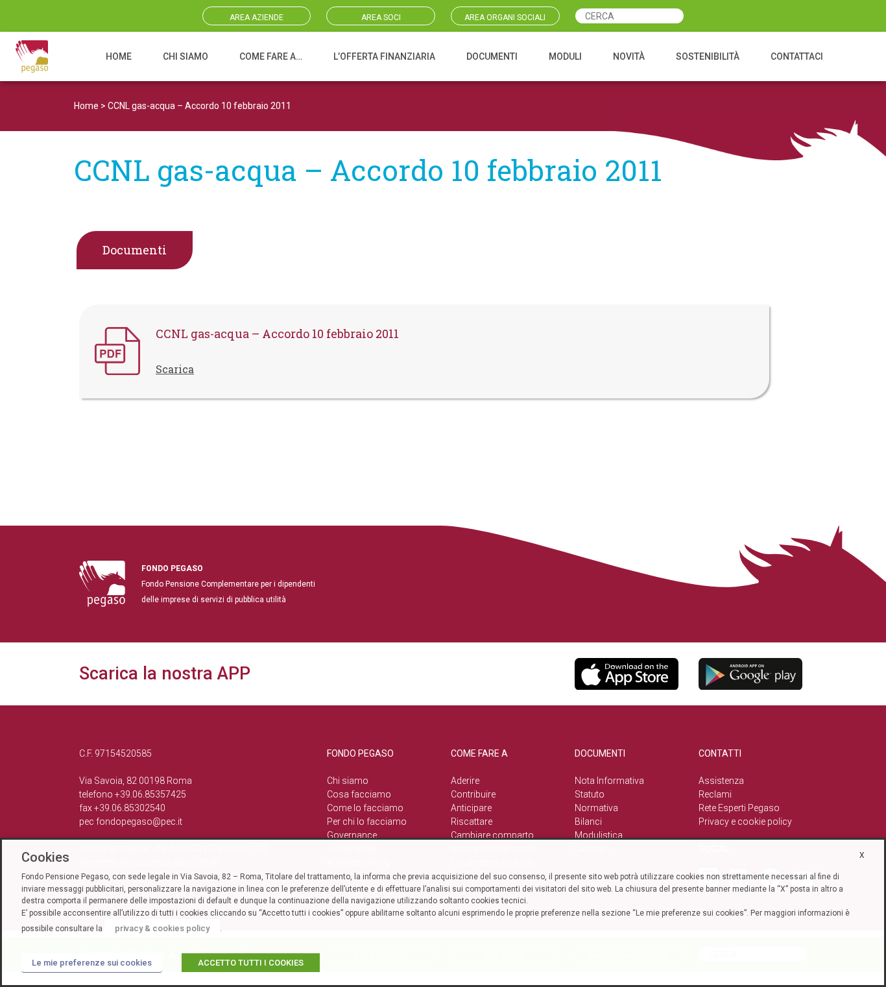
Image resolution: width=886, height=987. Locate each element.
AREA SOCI (381, 17)
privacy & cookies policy (162, 928)
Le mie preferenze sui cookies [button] (92, 963)
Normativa (596, 808)
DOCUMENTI (492, 56)
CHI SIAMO (185, 56)
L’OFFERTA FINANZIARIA (384, 56)
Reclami (715, 794)
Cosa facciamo (359, 794)
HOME (119, 56)
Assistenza (721, 780)
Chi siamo (347, 780)
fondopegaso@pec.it (139, 821)
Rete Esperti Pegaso (739, 808)
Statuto (590, 794)
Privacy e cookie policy (745, 821)
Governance (352, 835)
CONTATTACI (797, 56)
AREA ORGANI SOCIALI (504, 17)
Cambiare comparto (492, 835)
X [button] (862, 855)
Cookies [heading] (45, 857)
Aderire (465, 780)
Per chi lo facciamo (367, 821)
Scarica (175, 369)
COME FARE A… (270, 56)
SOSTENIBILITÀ (707, 56)
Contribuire (473, 794)
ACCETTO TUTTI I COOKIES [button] (251, 963)
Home (86, 106)
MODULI (565, 56)
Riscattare (471, 821)
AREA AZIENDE (256, 17)
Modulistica (599, 835)
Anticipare (471, 808)
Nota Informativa (609, 780)
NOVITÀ (629, 56)
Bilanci (588, 821)
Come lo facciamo (365, 808)
